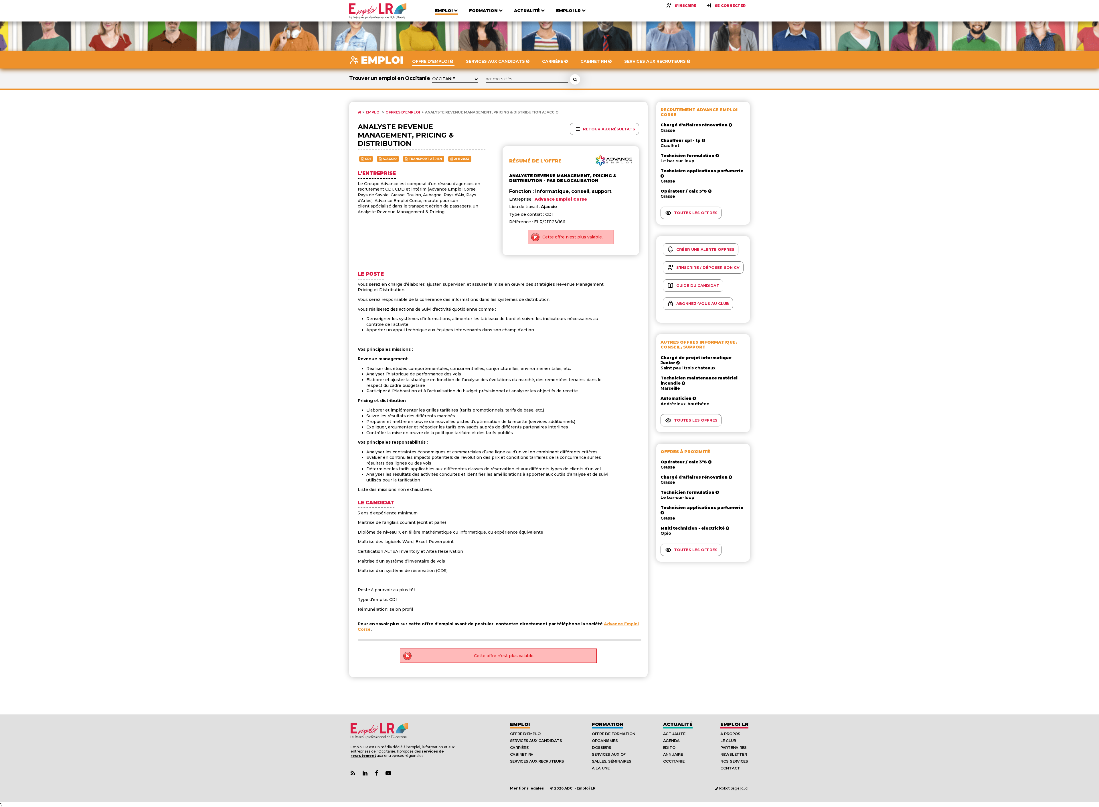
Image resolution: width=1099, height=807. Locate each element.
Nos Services (734, 761)
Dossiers (601, 747)
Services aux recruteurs (537, 761)
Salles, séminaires (611, 761)
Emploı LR (734, 724)
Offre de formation (613, 733)
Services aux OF (609, 754)
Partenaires (733, 747)
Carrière (519, 747)
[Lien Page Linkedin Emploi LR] (365, 773)
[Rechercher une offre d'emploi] (575, 79)
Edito (669, 747)
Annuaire (673, 754)
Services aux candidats (536, 740)
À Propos (730, 733)
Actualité (678, 724)
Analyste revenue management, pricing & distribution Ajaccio (492, 112)
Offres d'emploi (403, 112)
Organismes (605, 740)
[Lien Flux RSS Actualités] (353, 773)
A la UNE (601, 768)
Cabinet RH (521, 754)
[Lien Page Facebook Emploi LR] (376, 773)
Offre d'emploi (525, 733)
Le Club (728, 740)
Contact (730, 768)
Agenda (671, 740)
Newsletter (733, 754)
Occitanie (674, 761)
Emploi (373, 112)
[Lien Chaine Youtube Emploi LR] (388, 773)
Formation (607, 724)
